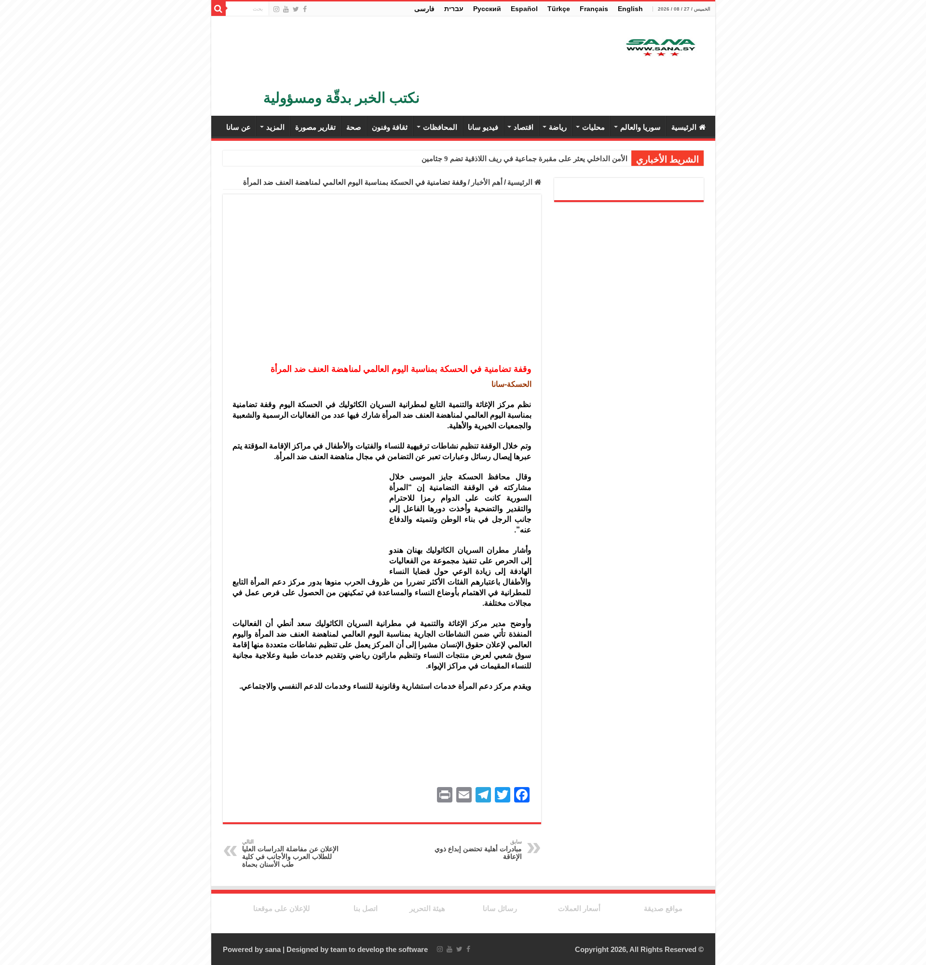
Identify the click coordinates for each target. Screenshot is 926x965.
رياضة (558, 127)
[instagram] (276, 9)
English (630, 9)
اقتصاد (523, 127)
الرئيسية (683, 127)
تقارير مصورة (315, 127)
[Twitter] (296, 9)
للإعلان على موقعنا (281, 908)
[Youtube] (286, 9)
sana (273, 949)
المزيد (275, 127)
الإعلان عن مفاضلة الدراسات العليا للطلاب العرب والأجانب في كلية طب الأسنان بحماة (290, 853)
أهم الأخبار (487, 182)
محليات (593, 127)
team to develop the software (379, 949)
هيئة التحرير (427, 908)
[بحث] (218, 8)
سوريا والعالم (640, 127)
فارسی (424, 9)
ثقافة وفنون (390, 127)
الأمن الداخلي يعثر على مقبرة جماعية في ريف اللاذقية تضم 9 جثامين (524, 159)
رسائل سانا (500, 908)
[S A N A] (660, 48)
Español (524, 9)
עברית (453, 9)
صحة (353, 127)
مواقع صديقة (663, 908)
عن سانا (238, 127)
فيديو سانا (483, 127)
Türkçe (558, 9)
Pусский (487, 9)
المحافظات (440, 127)
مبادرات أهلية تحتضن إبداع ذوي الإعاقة (478, 849)
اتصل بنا (366, 908)
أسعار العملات (579, 908)
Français (594, 9)
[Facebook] (305, 9)
